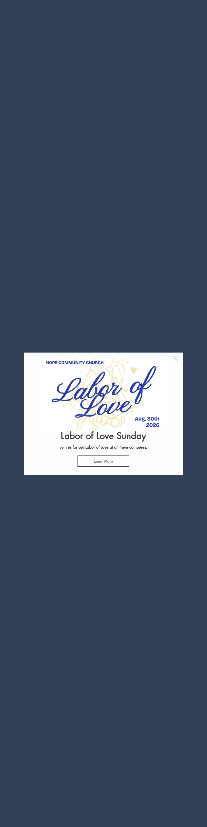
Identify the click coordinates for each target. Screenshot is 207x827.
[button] (175, 358)
